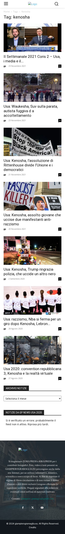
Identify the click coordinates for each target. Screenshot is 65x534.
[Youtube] (42, 507)
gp (5, 66)
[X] (32, 507)
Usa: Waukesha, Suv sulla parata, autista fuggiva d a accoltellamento (31, 111)
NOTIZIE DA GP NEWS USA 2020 (24, 412)
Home (7, 11)
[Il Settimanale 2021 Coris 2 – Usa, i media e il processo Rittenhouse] (32, 37)
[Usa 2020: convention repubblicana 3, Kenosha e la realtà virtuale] (32, 350)
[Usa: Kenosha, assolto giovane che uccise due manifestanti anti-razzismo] (32, 196)
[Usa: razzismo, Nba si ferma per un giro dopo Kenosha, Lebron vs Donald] (32, 300)
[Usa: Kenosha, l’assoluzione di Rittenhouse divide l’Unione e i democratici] (32, 142)
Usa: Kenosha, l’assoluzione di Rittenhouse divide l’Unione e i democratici (28, 165)
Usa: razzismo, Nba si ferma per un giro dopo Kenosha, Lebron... (32, 321)
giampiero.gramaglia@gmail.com (37, 498)
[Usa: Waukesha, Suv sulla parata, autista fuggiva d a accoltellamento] (32, 87)
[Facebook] (22, 507)
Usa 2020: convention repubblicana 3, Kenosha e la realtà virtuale (32, 371)
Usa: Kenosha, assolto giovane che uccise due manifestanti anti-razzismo (32, 219)
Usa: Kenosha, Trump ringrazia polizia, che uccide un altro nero (30, 271)
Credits (32, 527)
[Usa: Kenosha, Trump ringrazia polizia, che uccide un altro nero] (32, 250)
